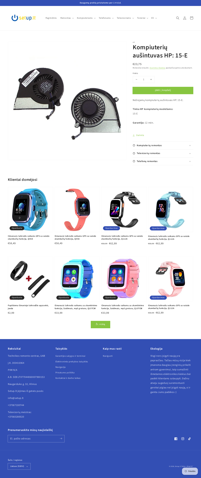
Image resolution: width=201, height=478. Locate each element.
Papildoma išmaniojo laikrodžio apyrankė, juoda (28, 307)
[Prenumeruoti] (60, 438)
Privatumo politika (65, 372)
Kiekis (135, 73)
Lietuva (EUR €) (17, 466)
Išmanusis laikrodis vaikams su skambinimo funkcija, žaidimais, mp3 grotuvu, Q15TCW (76, 307)
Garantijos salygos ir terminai (70, 356)
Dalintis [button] (140, 135)
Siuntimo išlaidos (157, 68)
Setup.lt (178, 466)
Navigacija (60, 367)
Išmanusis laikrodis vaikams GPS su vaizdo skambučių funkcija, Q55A (28, 237)
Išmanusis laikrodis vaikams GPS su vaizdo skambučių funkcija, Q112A (122, 237)
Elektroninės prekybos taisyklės (71, 361)
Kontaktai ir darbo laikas (68, 378)
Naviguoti (108, 356)
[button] (177, 18)
